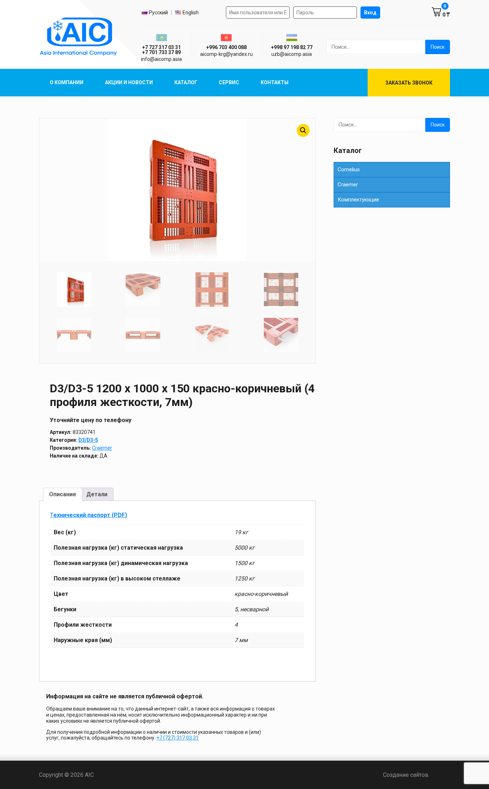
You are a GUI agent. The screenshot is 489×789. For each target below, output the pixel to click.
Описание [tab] (62, 494)
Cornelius (349, 169)
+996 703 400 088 (226, 47)
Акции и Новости (129, 82)
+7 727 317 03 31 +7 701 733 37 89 (161, 49)
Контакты (275, 82)
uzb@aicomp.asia (291, 54)
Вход (370, 12)
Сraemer (348, 184)
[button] (303, 130)
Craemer (102, 448)
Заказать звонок (408, 83)
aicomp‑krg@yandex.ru (226, 54)
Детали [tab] (96, 494)
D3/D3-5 (88, 440)
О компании (66, 82)
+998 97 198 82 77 (292, 47)
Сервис (229, 82)
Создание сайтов (416, 774)
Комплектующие (358, 199)
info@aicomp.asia (161, 59)
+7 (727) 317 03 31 (177, 738)
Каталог (185, 82)
